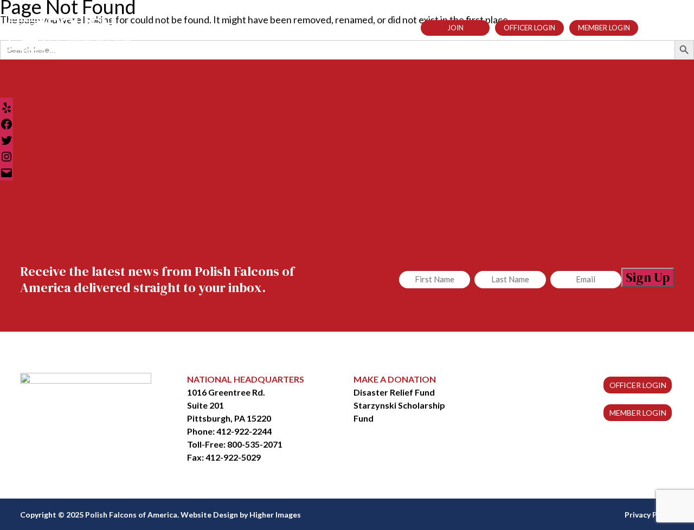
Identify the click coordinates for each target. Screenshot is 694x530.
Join (455, 27)
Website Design (209, 514)
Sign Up (648, 277)
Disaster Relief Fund (394, 392)
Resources (332, 27)
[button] (648, 26)
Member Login (604, 27)
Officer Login (529, 27)
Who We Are (201, 27)
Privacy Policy (649, 514)
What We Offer (268, 27)
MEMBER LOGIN (637, 412)
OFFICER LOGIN (637, 385)
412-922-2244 (244, 431)
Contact (385, 27)
